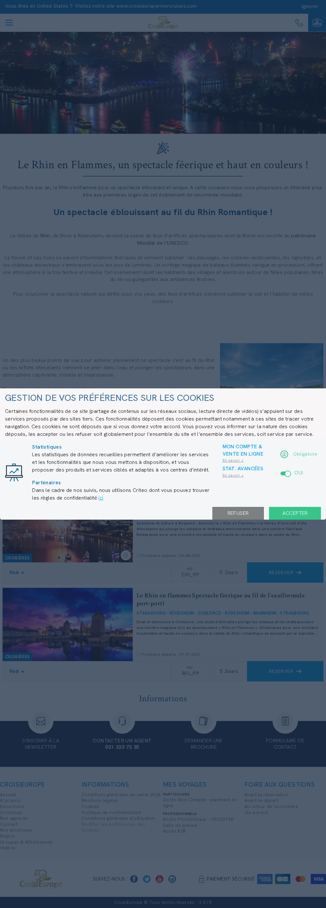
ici (100, 497)
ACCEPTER (295, 513)
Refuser (238, 513)
